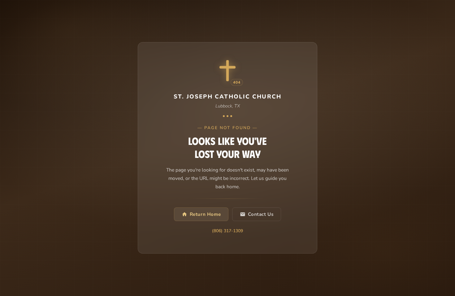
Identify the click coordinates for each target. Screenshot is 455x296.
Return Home (205, 214)
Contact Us (260, 214)
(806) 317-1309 (227, 231)
